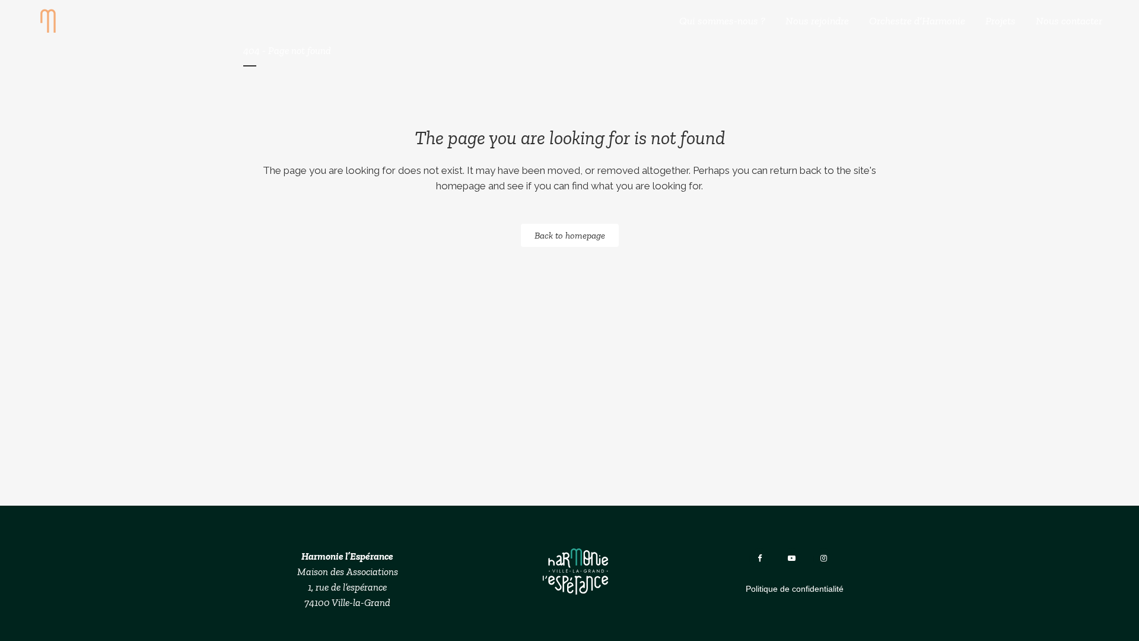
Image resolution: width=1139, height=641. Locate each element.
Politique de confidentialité (795, 589)
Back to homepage (569, 235)
